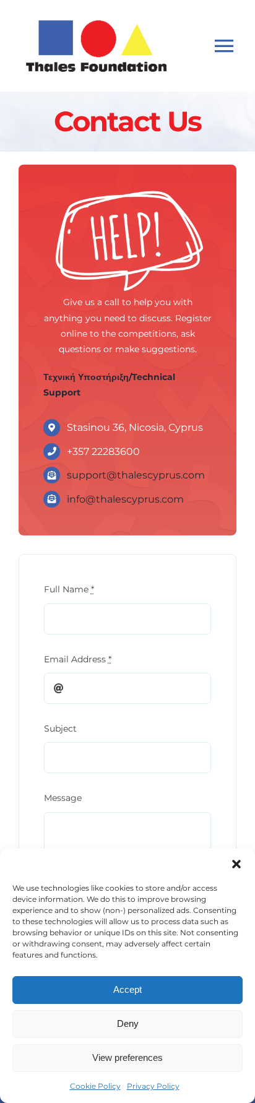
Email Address (77, 659)
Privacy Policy (153, 1086)
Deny (128, 1023)
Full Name (69, 589)
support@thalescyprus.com (136, 475)
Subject (60, 728)
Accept (127, 989)
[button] (236, 864)
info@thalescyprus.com (125, 499)
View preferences (127, 1057)
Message (63, 797)
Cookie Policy (95, 1086)
